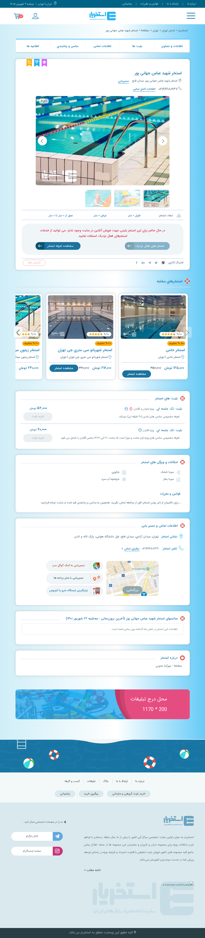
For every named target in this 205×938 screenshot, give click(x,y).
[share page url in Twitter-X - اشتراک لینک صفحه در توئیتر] (155, 263)
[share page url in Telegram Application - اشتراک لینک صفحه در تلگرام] (149, 263)
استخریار (183, 31)
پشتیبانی (127, 4)
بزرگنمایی (132, 590)
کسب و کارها (72, 781)
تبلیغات (91, 781)
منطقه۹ (145, 31)
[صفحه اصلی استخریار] (103, 16)
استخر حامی (175, 350)
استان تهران (168, 31)
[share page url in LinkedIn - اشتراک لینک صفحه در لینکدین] (143, 263)
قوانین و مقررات (149, 4)
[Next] (18, 332)
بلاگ (105, 781)
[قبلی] (162, 140)
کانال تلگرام (32, 836)
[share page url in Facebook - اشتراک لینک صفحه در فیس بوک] (137, 263)
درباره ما (191, 4)
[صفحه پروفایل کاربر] (35, 16)
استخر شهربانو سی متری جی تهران (85, 350)
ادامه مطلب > (92, 870)
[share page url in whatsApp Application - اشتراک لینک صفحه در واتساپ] (163, 263)
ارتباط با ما (172, 4)
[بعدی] (42, 140)
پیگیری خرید (91, 794)
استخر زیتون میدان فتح (20, 350)
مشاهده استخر (137, 374)
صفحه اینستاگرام (32, 851)
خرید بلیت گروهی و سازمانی (128, 794)
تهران (155, 31)
